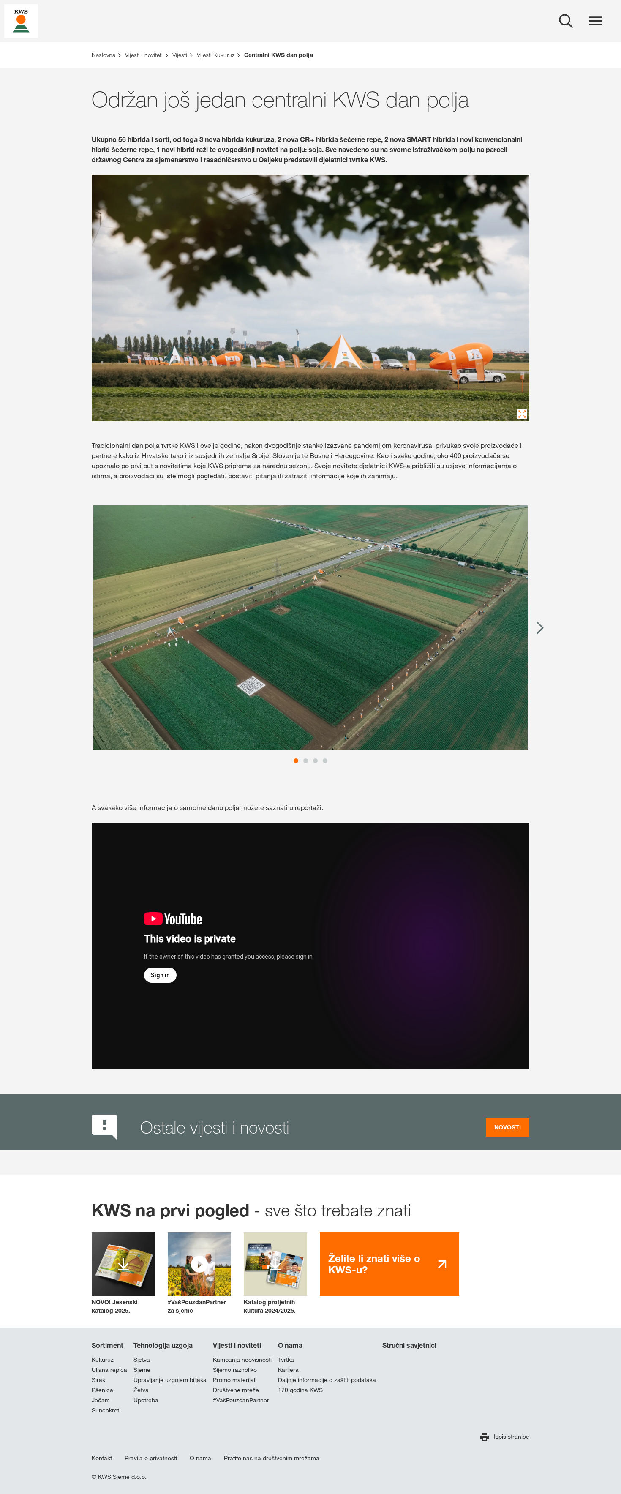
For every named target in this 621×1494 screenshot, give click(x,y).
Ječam (101, 1400)
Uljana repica (109, 1370)
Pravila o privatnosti (151, 1458)
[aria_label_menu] (595, 21)
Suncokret (105, 1410)
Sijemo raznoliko (235, 1370)
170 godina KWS (300, 1390)
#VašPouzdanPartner (241, 1400)
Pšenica (102, 1390)
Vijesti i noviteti (237, 1345)
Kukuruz (103, 1359)
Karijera (288, 1370)
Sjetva (141, 1359)
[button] (199, 1273)
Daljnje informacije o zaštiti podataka (327, 1380)
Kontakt (102, 1458)
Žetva (141, 1390)
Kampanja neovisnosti (242, 1359)
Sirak (98, 1380)
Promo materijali (234, 1380)
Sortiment (107, 1345)
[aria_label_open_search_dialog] (566, 21)
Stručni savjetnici (409, 1345)
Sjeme (141, 1370)
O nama (290, 1345)
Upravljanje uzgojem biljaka (170, 1380)
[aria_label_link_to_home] (21, 20)
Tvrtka (286, 1359)
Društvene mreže (236, 1390)
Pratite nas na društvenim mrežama (271, 1458)
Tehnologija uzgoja (163, 1345)
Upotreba (145, 1400)
